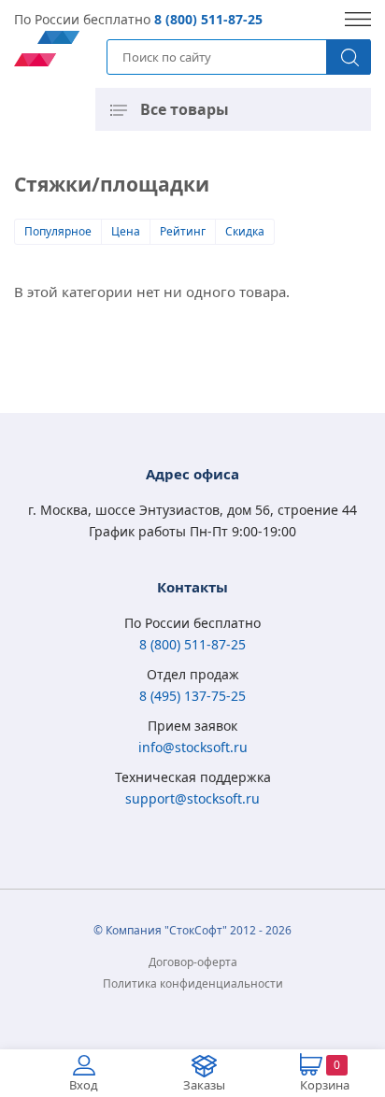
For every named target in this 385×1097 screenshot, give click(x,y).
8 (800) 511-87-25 (208, 19)
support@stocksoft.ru (192, 798)
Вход (83, 1084)
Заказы (204, 1084)
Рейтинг (183, 231)
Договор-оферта (193, 962)
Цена (125, 231)
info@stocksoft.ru (193, 747)
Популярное (58, 231)
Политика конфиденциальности (193, 983)
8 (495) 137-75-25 (192, 696)
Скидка (244, 231)
